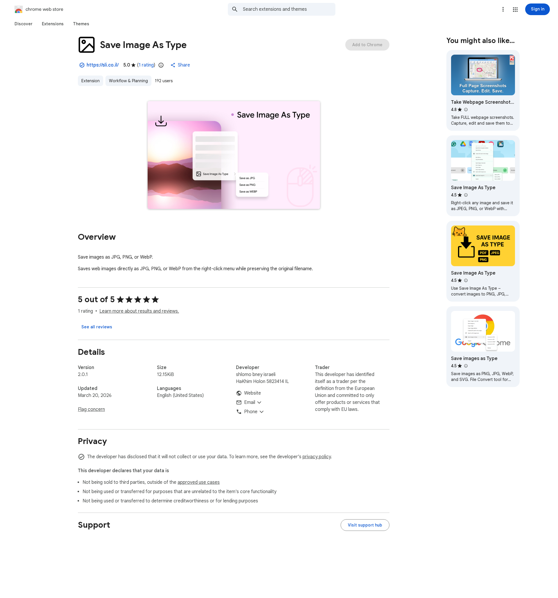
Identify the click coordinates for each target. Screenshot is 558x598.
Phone (250, 412)
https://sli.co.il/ (103, 65)
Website (252, 393)
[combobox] (289, 9)
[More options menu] (503, 9)
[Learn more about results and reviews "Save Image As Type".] (466, 195)
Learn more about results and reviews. (139, 311)
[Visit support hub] (365, 525)
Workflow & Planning (128, 80)
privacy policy (317, 457)
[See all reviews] (97, 327)
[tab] (23, 24)
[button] (515, 9)
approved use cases (199, 482)
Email (249, 402)
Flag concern (91, 409)
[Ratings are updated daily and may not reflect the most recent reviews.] (161, 65)
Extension (90, 80)
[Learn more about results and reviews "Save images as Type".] (466, 366)
